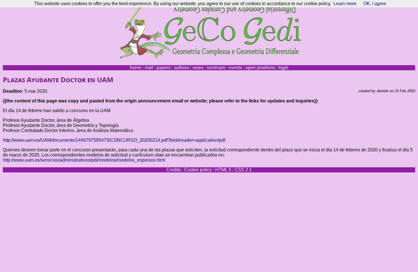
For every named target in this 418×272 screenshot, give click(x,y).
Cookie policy (198, 169)
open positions (260, 67)
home (135, 67)
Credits (173, 169)
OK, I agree (374, 3)
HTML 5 (223, 169)
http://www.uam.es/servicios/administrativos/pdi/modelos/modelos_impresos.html (84, 160)
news (198, 67)
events (235, 67)
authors (181, 67)
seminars (216, 67)
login (283, 67)
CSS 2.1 (243, 169)
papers (164, 67)
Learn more (345, 3)
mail (149, 67)
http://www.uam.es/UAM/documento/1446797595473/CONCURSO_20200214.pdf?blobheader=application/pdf (114, 140)
